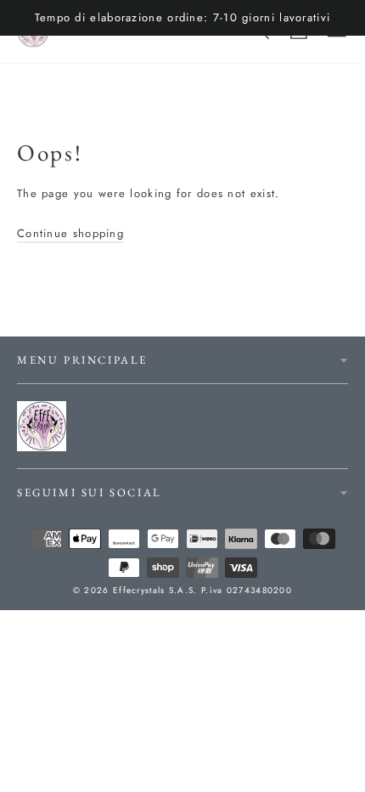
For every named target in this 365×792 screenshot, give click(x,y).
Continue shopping (70, 233)
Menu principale (82, 360)
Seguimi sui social (89, 492)
